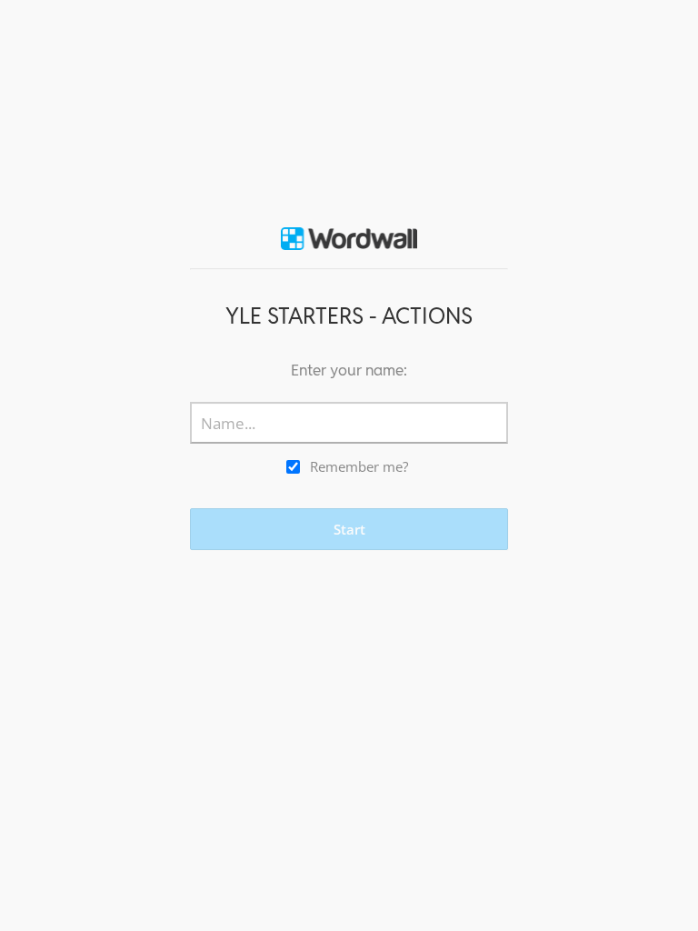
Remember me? (359, 466)
